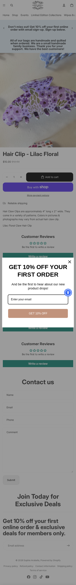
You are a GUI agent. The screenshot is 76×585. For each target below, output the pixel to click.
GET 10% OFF (38, 313)
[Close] (69, 262)
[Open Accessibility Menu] (68, 292)
